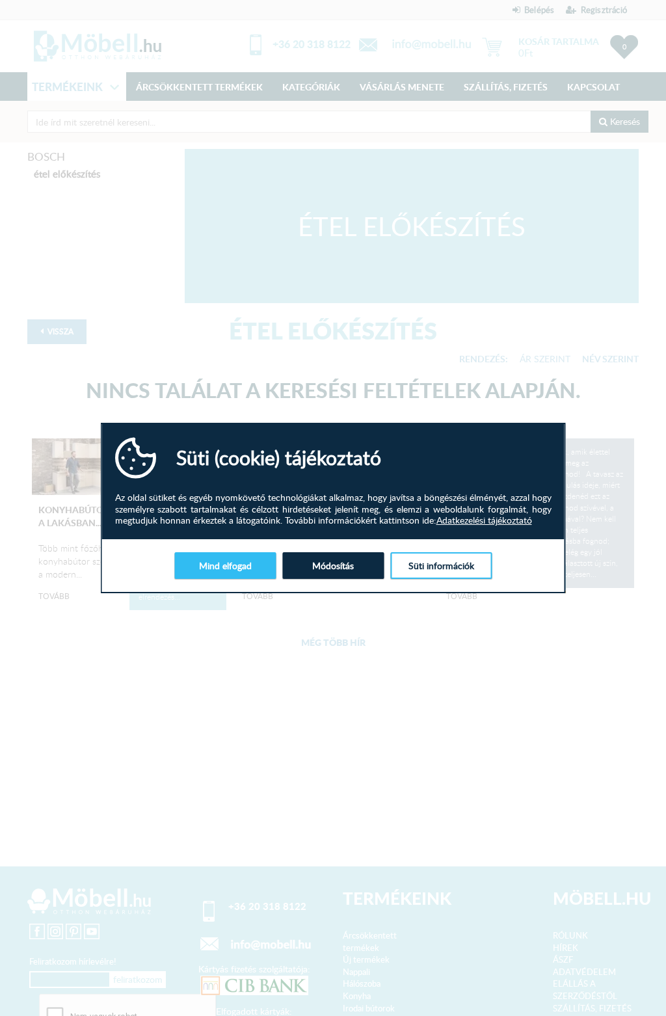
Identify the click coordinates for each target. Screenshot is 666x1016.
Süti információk (441, 565)
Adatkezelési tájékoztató (484, 520)
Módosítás (333, 565)
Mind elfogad (225, 565)
